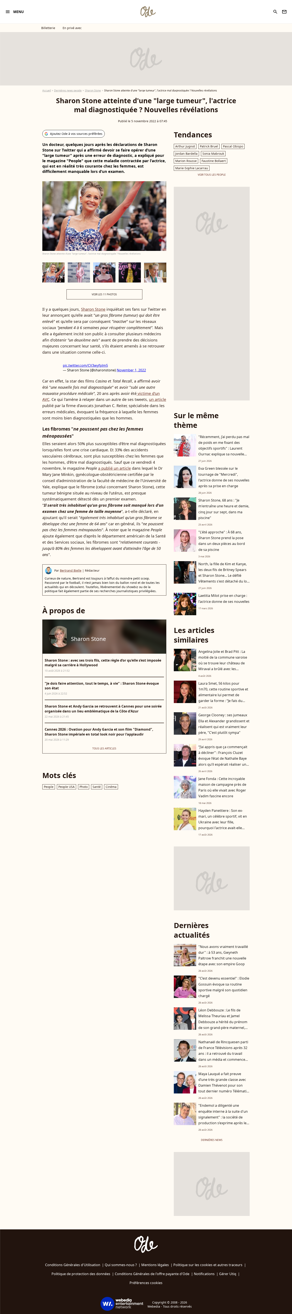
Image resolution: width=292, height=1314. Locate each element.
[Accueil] (147, 11)
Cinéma (111, 787)
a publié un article (114, 468)
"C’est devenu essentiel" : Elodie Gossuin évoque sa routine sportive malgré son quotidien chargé (223, 987)
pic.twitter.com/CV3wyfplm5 (85, 365)
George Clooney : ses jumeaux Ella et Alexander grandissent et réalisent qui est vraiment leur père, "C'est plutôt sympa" (223, 724)
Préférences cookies (146, 1282)
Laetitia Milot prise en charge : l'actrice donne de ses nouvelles (223, 598)
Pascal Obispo (233, 146)
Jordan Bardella (186, 154)
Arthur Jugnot (185, 146)
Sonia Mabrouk (213, 154)
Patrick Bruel (209, 146)
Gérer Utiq (227, 1273)
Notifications (204, 1273)
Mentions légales (155, 1264)
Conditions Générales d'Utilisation (72, 1264)
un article (157, 399)
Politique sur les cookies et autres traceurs (207, 1264)
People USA (66, 787)
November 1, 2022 (131, 370)
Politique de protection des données (81, 1273)
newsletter (284, 11)
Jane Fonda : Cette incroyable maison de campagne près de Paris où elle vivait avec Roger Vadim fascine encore (222, 787)
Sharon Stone (93, 90)
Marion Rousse (186, 161)
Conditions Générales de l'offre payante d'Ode (152, 1273)
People (48, 787)
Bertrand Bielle (70, 570)
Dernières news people (68, 90)
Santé (97, 787)
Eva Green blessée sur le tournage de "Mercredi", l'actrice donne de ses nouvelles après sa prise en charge (223, 477)
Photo (84, 787)
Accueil (46, 90)
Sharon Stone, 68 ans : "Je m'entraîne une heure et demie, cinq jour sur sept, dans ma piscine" (223, 509)
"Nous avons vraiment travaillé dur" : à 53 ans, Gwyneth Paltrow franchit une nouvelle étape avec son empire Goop (223, 955)
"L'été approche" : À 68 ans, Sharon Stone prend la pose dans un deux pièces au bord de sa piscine (221, 541)
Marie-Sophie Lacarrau (191, 168)
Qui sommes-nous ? (121, 1264)
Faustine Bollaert (214, 161)
